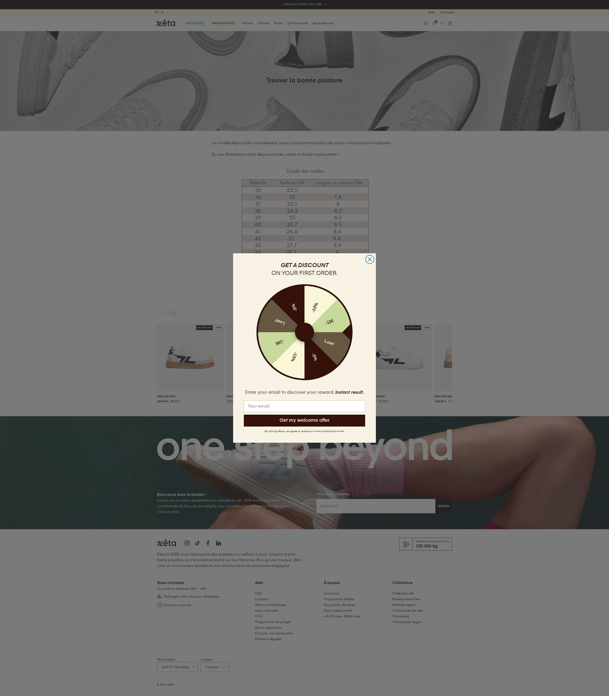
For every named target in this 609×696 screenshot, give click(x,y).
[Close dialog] (370, 259)
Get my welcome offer (304, 420)
